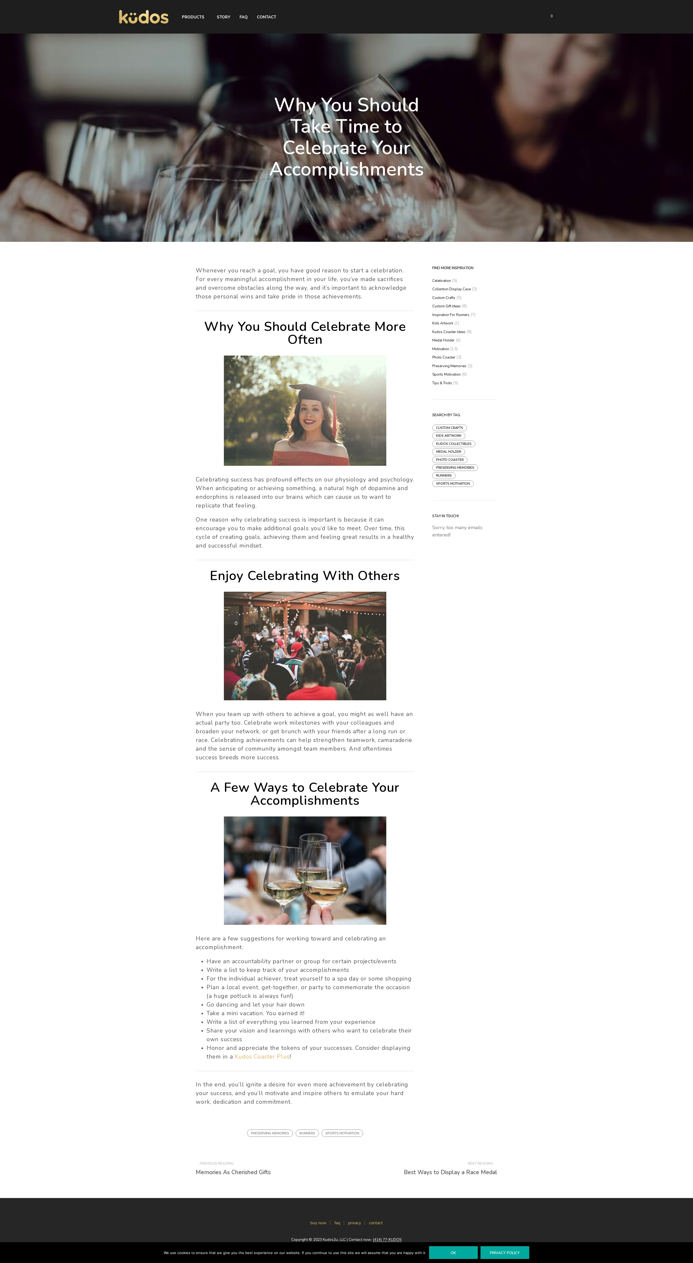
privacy (354, 1223)
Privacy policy (505, 1252)
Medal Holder (443, 340)
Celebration (441, 280)
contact (376, 1223)
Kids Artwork (442, 323)
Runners (307, 1133)
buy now (318, 1223)
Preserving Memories (270, 1133)
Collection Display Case (451, 289)
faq (244, 17)
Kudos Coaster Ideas (449, 332)
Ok (453, 1252)
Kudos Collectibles (454, 444)
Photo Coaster (443, 357)
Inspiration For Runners (450, 315)
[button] (548, 16)
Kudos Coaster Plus (262, 1057)
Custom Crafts (443, 297)
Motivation (440, 349)
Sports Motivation (342, 1133)
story (223, 17)
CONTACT (266, 17)
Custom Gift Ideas (446, 306)
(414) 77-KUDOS (387, 1240)
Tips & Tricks (442, 383)
